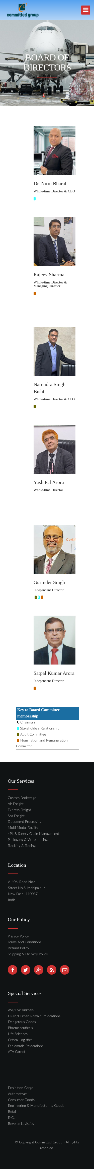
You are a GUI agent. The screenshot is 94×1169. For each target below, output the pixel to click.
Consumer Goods (21, 1100)
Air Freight (16, 804)
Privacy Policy (18, 936)
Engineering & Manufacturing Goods (36, 1106)
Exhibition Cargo (20, 1088)
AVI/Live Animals (21, 1010)
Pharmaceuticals (20, 1028)
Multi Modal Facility (23, 828)
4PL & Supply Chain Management (33, 834)
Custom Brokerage (22, 798)
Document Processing (24, 822)
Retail (12, 1112)
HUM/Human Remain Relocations (34, 1016)
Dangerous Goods (22, 1022)
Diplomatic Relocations (25, 1046)
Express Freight (19, 810)
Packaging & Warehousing (28, 840)
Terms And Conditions (24, 942)
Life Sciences (18, 1034)
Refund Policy (18, 948)
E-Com (13, 1118)
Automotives (17, 1094)
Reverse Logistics (21, 1124)
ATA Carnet (16, 1052)
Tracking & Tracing (22, 846)
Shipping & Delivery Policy (28, 954)
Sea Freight (16, 816)
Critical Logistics (20, 1040)
